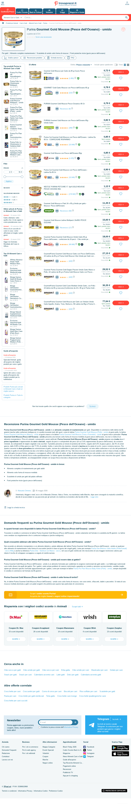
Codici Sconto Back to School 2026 (76, 750)
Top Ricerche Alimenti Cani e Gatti (75, 763)
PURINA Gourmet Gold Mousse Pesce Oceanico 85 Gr (64, 104)
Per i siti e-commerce (30, 747)
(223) (70, 93)
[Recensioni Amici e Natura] (64, 128)
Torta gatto (50, 696)
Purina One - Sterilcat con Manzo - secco (45, 551)
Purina (45, 23)
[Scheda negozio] (49, 78)
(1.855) (71, 78)
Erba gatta (65, 670)
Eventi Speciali (48, 750)
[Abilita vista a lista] (125, 65)
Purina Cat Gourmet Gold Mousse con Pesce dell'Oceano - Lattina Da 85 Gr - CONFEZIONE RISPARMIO (70, 138)
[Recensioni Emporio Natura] (64, 93)
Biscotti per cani (70, 691)
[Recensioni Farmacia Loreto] (64, 194)
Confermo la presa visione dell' (59, 727)
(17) (70, 228)
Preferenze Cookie (56, 791)
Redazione (6, 753)
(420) (70, 261)
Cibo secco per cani (50, 670)
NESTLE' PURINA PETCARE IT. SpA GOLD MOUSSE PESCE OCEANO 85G (64, 188)
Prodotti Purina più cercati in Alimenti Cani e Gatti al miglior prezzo (13, 389)
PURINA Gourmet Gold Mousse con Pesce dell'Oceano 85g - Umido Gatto (66, 121)
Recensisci (64, 109)
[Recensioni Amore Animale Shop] (64, 144)
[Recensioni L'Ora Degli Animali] (64, 78)
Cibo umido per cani (80, 670)
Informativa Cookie (41, 791)
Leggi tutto (94, 497)
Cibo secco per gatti (12, 670)
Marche (45, 760)
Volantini (46, 753)
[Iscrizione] (75, 722)
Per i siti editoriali (28, 753)
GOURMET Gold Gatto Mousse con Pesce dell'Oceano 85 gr (66, 88)
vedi (120, 72)
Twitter (89, 750)
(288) (70, 128)
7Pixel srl (7, 786)
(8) (70, 109)
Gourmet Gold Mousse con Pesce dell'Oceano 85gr (63, 153)
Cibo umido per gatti (31, 670)
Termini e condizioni (9, 791)
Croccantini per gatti (31, 691)
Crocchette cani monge (67, 696)
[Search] (126, 17)
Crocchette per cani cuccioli (15, 700)
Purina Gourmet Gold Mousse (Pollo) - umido (91, 432)
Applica (8, 181)
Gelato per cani (116, 670)
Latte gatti (61, 675)
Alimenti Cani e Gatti (35, 23)
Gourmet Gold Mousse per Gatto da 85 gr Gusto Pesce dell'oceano (64, 72)
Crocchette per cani (12, 691)
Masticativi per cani (99, 670)
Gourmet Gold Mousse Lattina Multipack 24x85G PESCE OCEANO (65, 221)
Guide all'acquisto (69, 760)
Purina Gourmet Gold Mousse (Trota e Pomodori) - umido (80, 434)
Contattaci (5, 756)
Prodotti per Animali (12, 23)
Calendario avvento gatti (91, 675)
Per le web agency (29, 750)
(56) (70, 211)
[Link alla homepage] (3, 23)
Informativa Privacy (71, 727)
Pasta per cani (10, 696)
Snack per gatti (10, 675)
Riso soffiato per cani (88, 691)
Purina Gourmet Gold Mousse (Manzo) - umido (21, 434)
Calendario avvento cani (44, 675)
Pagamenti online (69, 766)
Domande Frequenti (9, 750)
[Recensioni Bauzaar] (64, 244)
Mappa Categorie (49, 747)
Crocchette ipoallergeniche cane (92, 696)
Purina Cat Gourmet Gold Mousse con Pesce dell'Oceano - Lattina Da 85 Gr (66, 171)
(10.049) (72, 145)
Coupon (45, 756)
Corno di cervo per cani (51, 691)
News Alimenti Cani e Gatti (73, 756)
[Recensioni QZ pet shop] (64, 158)
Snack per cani (25, 675)
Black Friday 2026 (69, 747)
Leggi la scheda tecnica (16, 507)
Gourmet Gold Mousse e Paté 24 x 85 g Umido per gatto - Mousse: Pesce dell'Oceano (65, 205)
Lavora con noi (7, 760)
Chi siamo (5, 747)
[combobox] (12, 17)
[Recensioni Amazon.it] (64, 261)
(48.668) (72, 244)
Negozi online (48, 763)
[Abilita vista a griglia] (128, 65)
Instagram (90, 753)
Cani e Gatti (23, 23)
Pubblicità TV (68, 772)
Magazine (66, 753)
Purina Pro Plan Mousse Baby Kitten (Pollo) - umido (92, 569)
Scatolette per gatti (107, 691)
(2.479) (71, 158)
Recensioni (67, 769)
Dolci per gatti (72, 675)
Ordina (72, 65)
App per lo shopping (70, 776)
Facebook (90, 747)
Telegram (90, 756)
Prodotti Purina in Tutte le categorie (13, 396)
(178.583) (72, 194)
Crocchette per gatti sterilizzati (31, 696)
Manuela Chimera (24, 491)
